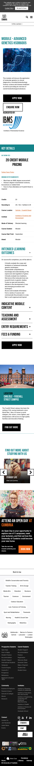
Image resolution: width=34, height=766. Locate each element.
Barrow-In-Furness (26, 632)
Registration (21, 658)
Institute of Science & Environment (24, 708)
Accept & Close (21, 8)
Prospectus (5, 673)
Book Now (25, 549)
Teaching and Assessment (10, 317)
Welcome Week (22, 660)
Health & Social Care (21, 618)
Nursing (8, 618)
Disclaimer (24, 758)
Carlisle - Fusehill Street (23, 210)
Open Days (5, 650)
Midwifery (23, 623)
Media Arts (7, 591)
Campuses (5, 665)
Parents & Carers (7, 691)
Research (4, 699)
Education (17, 591)
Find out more (11, 427)
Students (23, 723)
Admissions (5, 675)
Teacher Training (11, 586)
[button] (12, 758)
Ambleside (14, 632)
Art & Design (24, 586)
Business (28, 591)
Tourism (6, 596)
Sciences (15, 596)
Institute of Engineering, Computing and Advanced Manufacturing (25, 699)
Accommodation (7, 658)
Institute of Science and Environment (23, 217)
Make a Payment (23, 665)
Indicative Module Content (13, 306)
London (30, 635)
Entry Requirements (15, 327)
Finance (20, 655)
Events (4, 728)
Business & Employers (8, 689)
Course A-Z (5, 670)
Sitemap (29, 760)
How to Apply (6, 652)
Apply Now (17, 98)
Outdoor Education (17, 602)
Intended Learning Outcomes (13, 251)
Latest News (5, 725)
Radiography (12, 623)
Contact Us (5, 720)
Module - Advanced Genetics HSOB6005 (14, 41)
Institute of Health (23, 704)
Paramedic (26, 612)
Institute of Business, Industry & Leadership (24, 689)
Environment (26, 596)
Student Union (22, 670)
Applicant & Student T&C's (8, 678)
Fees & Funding (11, 334)
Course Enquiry (6, 668)
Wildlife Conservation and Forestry (17, 580)
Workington (28, 637)
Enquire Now (12, 107)
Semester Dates (22, 663)
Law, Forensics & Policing (17, 607)
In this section (16, 24)
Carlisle (13, 635)
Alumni (4, 696)
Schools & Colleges (7, 694)
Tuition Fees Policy (7, 172)
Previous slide (3, 472)
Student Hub (21, 668)
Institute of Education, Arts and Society (24, 693)
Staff (22, 728)
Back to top (17, 572)
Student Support (7, 660)
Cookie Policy (9, 8)
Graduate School (23, 711)
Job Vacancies (6, 723)
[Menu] (28, 17)
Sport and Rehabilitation (11, 612)
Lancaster (22, 635)
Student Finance (7, 655)
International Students (8, 663)
